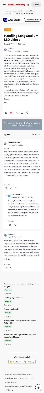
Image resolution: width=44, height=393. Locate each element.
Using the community (11, 378)
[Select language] (28, 5)
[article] (22, 165)
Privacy (32, 378)
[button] (4, 5)
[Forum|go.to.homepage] (16, 4)
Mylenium (11, 234)
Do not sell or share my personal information (18, 386)
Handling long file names (13, 298)
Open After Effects (32, 20)
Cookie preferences (10, 382)
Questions (8, 13)
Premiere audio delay (11, 309)
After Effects (30, 11)
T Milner (11, 48)
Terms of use (24, 378)
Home (7, 11)
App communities (18, 11)
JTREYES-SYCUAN (14, 142)
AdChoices (10, 390)
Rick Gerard (15, 195)
